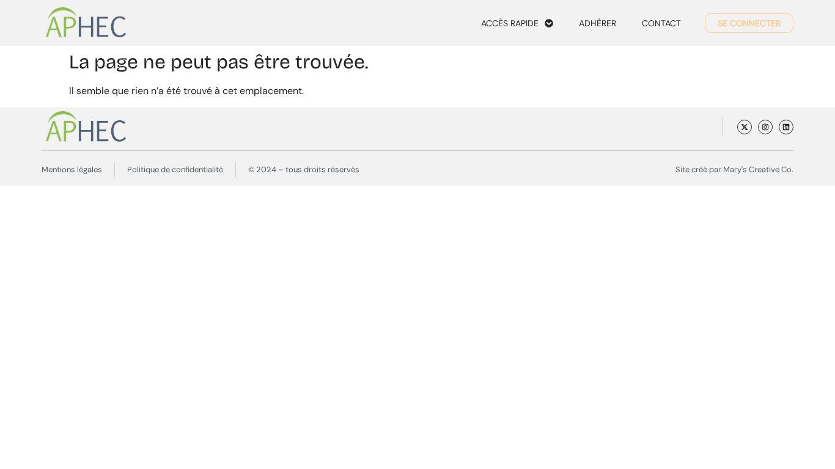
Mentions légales (72, 169)
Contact (661, 23)
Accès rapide (510, 23)
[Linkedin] (786, 127)
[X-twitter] (744, 127)
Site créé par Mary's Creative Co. (734, 169)
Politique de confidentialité (175, 169)
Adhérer (597, 23)
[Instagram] (765, 127)
